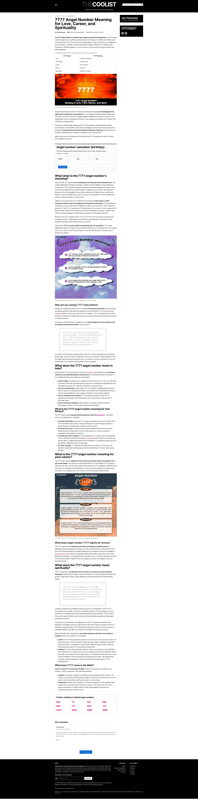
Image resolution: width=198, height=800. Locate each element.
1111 (104, 706)
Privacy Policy (121, 770)
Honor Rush (80, 32)
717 (73, 706)
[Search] (141, 4)
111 (73, 702)
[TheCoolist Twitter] (126, 33)
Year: (97, 159)
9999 (105, 710)
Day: (78, 159)
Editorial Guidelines (119, 768)
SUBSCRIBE (88, 778)
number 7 (90, 372)
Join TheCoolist (129, 18)
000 (58, 702)
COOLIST (99, 4)
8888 (89, 710)
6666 (74, 710)
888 (104, 702)
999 (58, 706)
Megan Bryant (61, 32)
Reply (57, 739)
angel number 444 (61, 554)
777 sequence (89, 438)
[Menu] (56, 4)
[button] (86, 90)
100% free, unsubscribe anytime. (129, 20)
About (123, 766)
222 (89, 702)
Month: (60, 159)
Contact (123, 772)
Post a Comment (85, 752)
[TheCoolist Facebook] (122, 33)
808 (89, 706)
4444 (58, 710)
